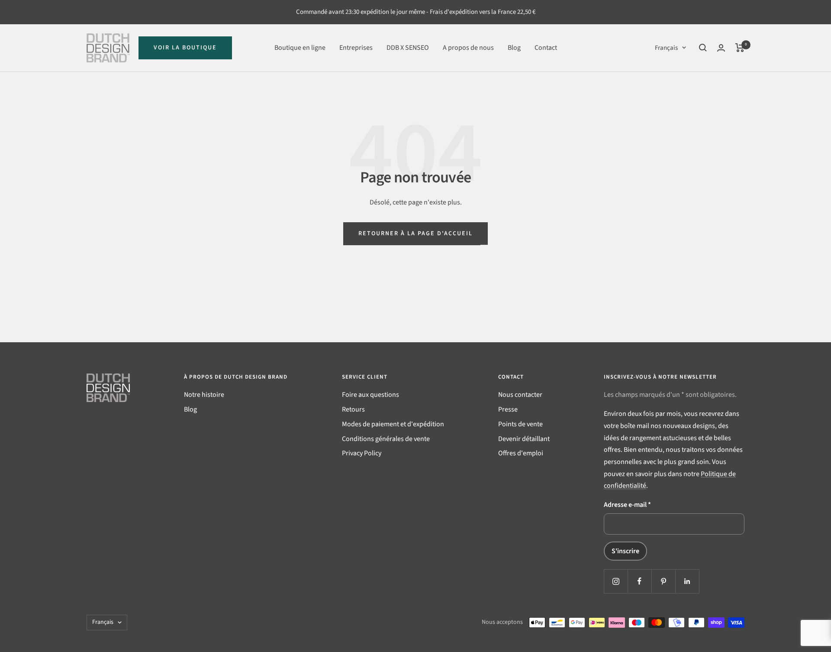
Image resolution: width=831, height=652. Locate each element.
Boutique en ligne (299, 47)
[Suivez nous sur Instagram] (616, 581)
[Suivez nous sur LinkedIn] (687, 581)
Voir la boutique (185, 47)
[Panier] (739, 47)
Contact (546, 47)
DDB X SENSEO (408, 47)
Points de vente (520, 424)
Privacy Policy (361, 453)
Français (666, 47)
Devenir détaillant (524, 439)
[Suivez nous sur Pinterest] (663, 581)
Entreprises (356, 47)
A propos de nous (468, 47)
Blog (514, 47)
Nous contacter (520, 394)
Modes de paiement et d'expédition (393, 424)
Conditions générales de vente (386, 439)
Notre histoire (204, 394)
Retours (353, 409)
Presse (508, 409)
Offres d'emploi (520, 453)
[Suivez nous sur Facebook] (639, 581)
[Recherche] (703, 48)
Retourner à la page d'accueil (415, 233)
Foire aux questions (370, 394)
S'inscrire (625, 551)
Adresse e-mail (627, 504)
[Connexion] (721, 48)
